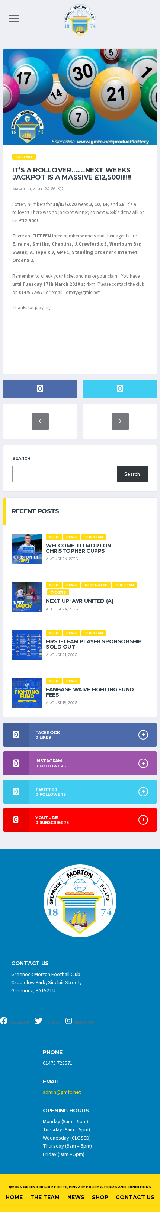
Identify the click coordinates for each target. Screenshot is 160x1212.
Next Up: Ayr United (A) (79, 601)
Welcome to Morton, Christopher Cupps (79, 548)
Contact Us (135, 1197)
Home (14, 1197)
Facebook (19, 1022)
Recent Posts (35, 511)
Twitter (52, 1022)
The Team (45, 1197)
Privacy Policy (84, 1187)
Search (21, 458)
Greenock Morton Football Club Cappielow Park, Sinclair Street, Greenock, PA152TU (46, 983)
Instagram (84, 1022)
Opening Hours (66, 1111)
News (75, 1197)
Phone (53, 1052)
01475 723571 (58, 1063)
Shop (100, 1197)
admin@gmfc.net (62, 1092)
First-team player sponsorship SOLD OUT (94, 644)
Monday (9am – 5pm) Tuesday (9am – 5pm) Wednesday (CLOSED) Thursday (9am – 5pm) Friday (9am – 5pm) (67, 1138)
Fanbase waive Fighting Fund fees (90, 692)
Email (51, 1082)
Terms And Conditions (127, 1187)
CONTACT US (30, 963)
